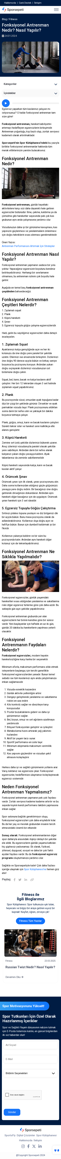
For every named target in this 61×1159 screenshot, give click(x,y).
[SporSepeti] (12, 9)
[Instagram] (23, 1146)
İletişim (37, 3)
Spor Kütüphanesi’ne (35, 869)
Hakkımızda (10, 3)
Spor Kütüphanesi (46, 1135)
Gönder (12, 1112)
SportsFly (10, 1135)
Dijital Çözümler (26, 1135)
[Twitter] (19, 880)
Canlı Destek (25, 3)
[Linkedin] (25, 880)
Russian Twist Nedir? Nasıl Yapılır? (30, 967)
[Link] (32, 880)
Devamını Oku (13, 977)
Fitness (13, 19)
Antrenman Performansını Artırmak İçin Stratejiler (28, 246)
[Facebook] (14, 880)
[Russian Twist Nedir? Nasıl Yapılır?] (30, 943)
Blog (4, 19)
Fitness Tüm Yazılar (30, 920)
